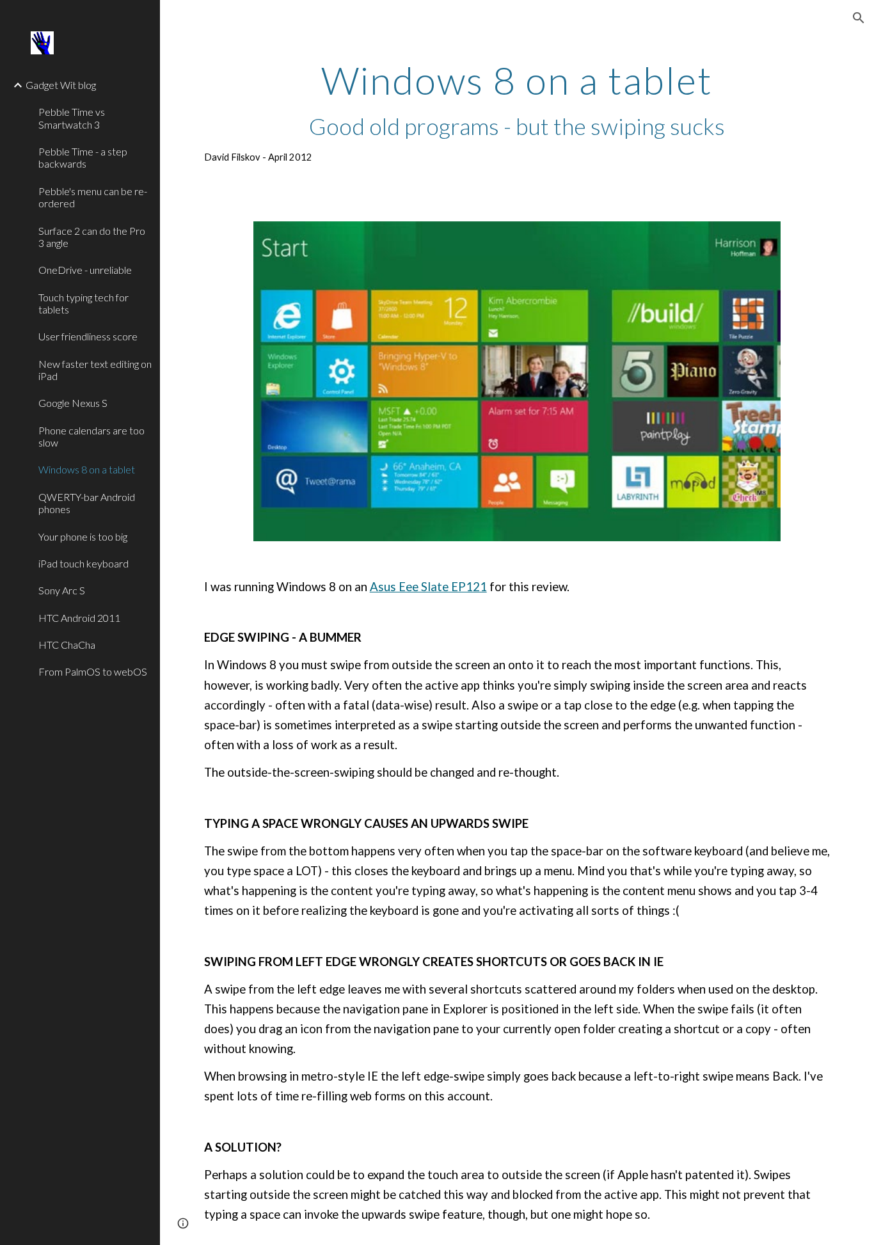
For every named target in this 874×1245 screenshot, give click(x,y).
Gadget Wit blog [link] (61, 85)
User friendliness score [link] (88, 336)
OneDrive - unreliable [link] (85, 270)
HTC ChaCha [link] (66, 644)
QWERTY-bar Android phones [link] (86, 503)
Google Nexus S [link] (72, 403)
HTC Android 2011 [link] (79, 618)
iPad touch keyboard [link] (83, 563)
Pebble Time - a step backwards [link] (82, 157)
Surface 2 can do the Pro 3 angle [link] (91, 237)
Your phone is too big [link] (82, 536)
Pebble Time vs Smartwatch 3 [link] (71, 118)
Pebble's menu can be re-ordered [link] (92, 197)
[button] (858, 18)
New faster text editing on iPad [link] (95, 370)
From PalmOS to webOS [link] (92, 671)
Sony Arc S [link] (61, 590)
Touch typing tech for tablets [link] (83, 303)
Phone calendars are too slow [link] (91, 436)
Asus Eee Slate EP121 (428, 587)
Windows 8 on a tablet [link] (86, 469)
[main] (517, 112)
